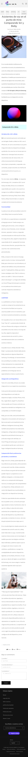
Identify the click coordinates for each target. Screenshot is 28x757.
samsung (13, 11)
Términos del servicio (11, 751)
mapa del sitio (6, 698)
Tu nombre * (4, 658)
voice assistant (24, 12)
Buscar (4, 695)
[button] (2, 3)
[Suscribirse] (22, 728)
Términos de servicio (8, 715)
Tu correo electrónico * (7, 664)
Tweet (9, 649)
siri (18, 11)
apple (2, 11)
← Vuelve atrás (5, 645)
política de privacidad (8, 705)
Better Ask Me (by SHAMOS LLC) (13, 747)
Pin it (19, 649)
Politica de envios (7, 711)
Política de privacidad (21, 749)
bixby (7, 11)
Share (14, 649)
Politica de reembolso (8, 708)
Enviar (6, 683)
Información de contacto (15, 753)
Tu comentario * (5, 671)
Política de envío (19, 751)
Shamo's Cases (6, 718)
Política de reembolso (11, 749)
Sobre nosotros (6, 701)
